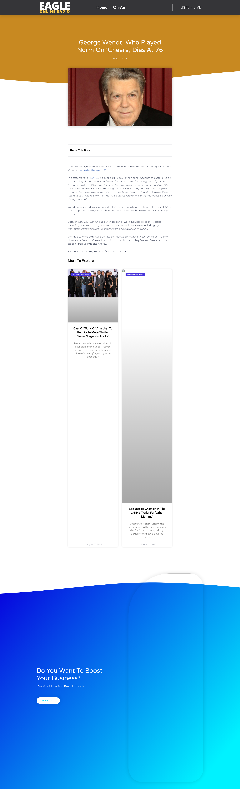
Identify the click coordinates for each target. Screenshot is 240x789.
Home (102, 7)
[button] (48, 700)
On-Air (119, 7)
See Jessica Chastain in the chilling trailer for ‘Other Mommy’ (147, 512)
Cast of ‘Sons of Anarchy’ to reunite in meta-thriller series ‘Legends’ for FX (92, 332)
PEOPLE (93, 178)
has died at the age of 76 (92, 170)
